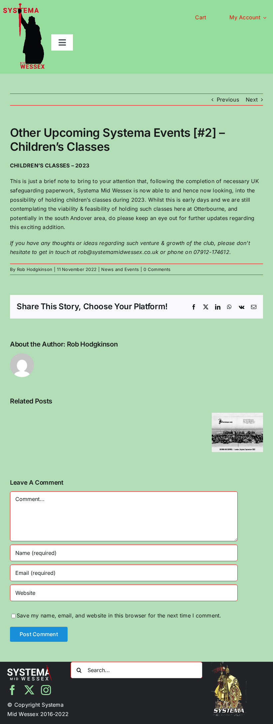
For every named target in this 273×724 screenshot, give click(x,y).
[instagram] (46, 690)
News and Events (120, 269)
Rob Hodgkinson (34, 269)
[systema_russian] (228, 664)
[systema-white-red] (29, 668)
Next (252, 99)
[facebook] (12, 690)
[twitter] (29, 690)
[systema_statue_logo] (24, 6)
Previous (228, 99)
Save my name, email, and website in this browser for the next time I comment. (119, 615)
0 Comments (156, 269)
